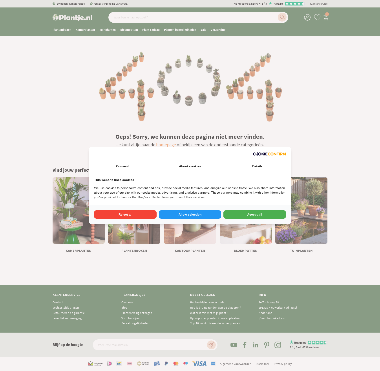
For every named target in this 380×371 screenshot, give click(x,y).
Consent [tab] (122, 166)
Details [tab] (257, 166)
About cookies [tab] (190, 166)
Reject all (125, 214)
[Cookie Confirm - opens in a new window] (269, 154)
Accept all (254, 214)
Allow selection (190, 214)
